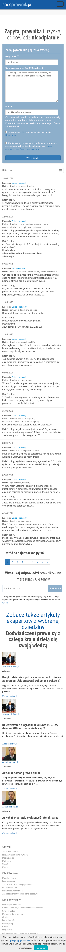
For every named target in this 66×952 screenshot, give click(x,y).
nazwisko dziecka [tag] (26, 186)
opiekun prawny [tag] (41, 224)
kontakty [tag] (26, 483)
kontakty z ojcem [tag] (25, 380)
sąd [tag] (11, 483)
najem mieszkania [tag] (49, 272)
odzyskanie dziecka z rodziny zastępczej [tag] (20, 421)
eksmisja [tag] (14, 272)
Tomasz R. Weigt (10, 666)
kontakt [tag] (21, 521)
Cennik (5, 927)
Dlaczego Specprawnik (12, 905)
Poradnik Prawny (9, 878)
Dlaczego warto (9, 881)
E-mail (8, 106)
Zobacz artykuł (9, 696)
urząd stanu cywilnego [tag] (31, 227)
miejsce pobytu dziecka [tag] (28, 450)
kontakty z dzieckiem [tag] (19, 310)
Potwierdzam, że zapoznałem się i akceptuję (28, 133)
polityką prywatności (20, 940)
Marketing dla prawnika (12, 914)
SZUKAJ (55, 588)
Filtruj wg (7, 170)
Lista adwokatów (9, 887)
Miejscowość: (12, 56)
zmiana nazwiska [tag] (25, 224)
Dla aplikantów (8, 920)
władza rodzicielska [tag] (11, 227)
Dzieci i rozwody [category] (19, 183)
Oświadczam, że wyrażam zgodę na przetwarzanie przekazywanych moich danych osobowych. (31, 146)
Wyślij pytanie (33, 158)
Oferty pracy (7, 923)
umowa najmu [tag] (33, 272)
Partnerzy (6, 861)
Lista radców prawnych (12, 891)
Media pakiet (8, 858)
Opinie (5, 917)
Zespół (5, 864)
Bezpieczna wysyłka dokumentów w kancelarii (22, 908)
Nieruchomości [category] (18, 268)
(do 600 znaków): (24, 68)
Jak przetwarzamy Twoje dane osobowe (20, 894)
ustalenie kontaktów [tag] (26, 342)
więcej (5, 602)
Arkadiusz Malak (10, 762)
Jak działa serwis (10, 851)
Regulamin (10, 135)
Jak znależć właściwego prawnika (17, 884)
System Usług (8, 911)
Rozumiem (41, 948)
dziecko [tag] (13, 186)
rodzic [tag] (28, 521)
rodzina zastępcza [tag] (26, 418)
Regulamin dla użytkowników (15, 855)
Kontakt (5, 867)
